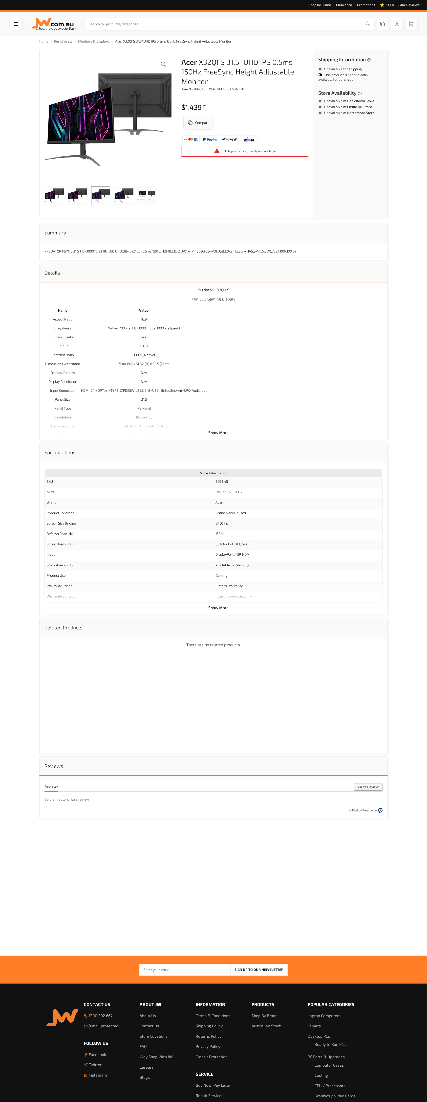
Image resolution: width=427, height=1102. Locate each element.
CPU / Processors (330, 1085)
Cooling (321, 1075)
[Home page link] (54, 24)
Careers (146, 1067)
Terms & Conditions (213, 1015)
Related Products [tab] (63, 627)
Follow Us (96, 1043)
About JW (150, 1004)
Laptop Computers (324, 1015)
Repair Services (209, 1095)
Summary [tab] (55, 232)
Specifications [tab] (60, 452)
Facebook (97, 1054)
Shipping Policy (209, 1025)
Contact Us (97, 1004)
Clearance (344, 5)
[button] (54, 195)
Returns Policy (208, 1036)
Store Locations (154, 1036)
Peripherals (63, 41)
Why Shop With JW (156, 1056)
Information (210, 1004)
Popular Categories (331, 1004)
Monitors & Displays (93, 41)
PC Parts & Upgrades (326, 1056)
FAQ (143, 1046)
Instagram (97, 1075)
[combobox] (230, 24)
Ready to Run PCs (330, 1044)
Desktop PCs (319, 1036)
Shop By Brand (265, 1015)
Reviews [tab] (53, 766)
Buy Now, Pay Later (213, 1085)
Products (263, 1004)
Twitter (95, 1064)
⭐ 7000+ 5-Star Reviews (400, 5)
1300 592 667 (100, 1015)
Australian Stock (266, 1025)
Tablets (314, 1025)
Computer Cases (329, 1065)
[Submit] (368, 24)
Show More (218, 432)
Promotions (366, 5)
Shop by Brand (319, 5)
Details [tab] (52, 273)
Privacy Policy (208, 1046)
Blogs (145, 1077)
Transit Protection (212, 1056)
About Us (148, 1015)
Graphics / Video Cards (335, 1095)
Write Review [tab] (368, 787)
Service (204, 1074)
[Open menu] (16, 24)
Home (43, 41)
